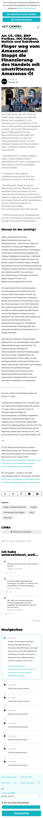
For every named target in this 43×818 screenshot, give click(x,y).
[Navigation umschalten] (38, 27)
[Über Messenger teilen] (29, 494)
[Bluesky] (2, 789)
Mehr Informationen (26, 8)
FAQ (15, 783)
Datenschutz (5, 783)
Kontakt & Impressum (27, 783)
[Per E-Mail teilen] (13, 494)
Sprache (4, 796)
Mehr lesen (36, 621)
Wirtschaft (8, 518)
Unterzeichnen (21, 813)
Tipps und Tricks (26, 777)
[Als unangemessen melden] (11, 572)
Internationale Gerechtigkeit (14, 512)
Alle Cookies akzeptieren (21, 20)
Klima (32, 512)
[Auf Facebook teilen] (21, 494)
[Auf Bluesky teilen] (37, 494)
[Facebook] (39, 783)
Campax (12, 82)
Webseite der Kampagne (22, 532)
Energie (33, 507)
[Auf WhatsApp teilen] (5, 494)
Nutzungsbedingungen (9, 777)
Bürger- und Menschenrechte (15, 507)
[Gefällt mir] (6, 572)
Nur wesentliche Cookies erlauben (21, 14)
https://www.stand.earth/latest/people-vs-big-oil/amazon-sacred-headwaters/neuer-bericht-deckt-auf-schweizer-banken (21, 463)
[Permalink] (15, 572)
